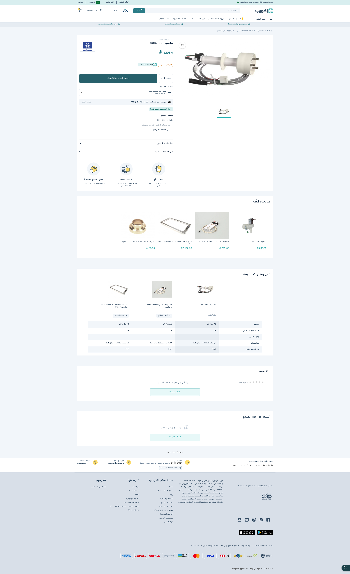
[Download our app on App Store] (246, 534)
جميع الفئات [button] (261, 19)
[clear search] (146, 10)
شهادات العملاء (133, 491)
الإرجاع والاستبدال (166, 514)
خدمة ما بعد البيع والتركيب (163, 510)
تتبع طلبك (110, 2)
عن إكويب (135, 487)
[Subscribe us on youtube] (248, 520)
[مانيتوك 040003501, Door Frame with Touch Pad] (174, 232)
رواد (171, 495)
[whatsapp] (346, 568)
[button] (94, 2)
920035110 (176, 463)
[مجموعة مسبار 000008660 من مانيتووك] (212, 232)
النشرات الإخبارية (132, 499)
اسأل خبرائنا (175, 437)
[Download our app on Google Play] (265, 534)
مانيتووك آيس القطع (225, 31)
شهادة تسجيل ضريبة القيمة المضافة (124, 507)
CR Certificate (133, 510)
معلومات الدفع (167, 503)
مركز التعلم (168, 522)
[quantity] (166, 78)
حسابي (170, 487)
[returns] (93, 168)
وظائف (136, 495)
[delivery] (126, 168)
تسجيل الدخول (92, 11)
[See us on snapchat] (241, 520)
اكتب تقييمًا (175, 392)
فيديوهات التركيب (166, 518)
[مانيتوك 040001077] (249, 232)
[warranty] (158, 168)
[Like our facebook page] (269, 520)
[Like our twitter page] (262, 520)
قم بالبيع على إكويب (98, 487)
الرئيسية (270, 31)
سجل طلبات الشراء (165, 491)
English (80, 2)
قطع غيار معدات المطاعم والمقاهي (250, 31)
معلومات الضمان (166, 507)
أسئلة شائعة (124, 2)
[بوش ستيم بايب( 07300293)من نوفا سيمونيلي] (137, 232)
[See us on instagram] (255, 520)
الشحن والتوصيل (166, 499)
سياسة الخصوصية (131, 503)
